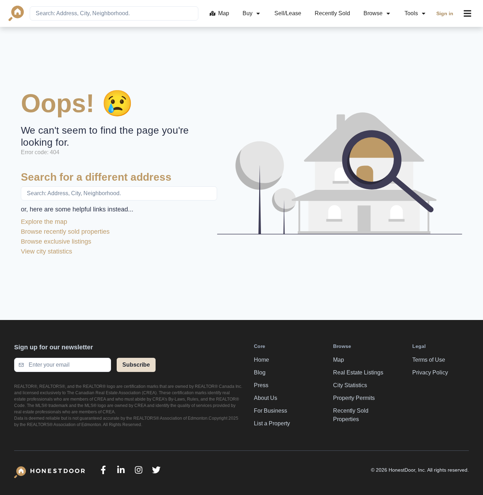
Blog (260, 372)
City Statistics (350, 385)
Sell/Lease (287, 13)
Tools (411, 13)
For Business (270, 411)
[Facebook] (103, 470)
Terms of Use (428, 360)
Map (223, 13)
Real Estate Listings (358, 372)
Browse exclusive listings (56, 241)
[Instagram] (139, 470)
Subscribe (136, 365)
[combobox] (114, 13)
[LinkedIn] (121, 470)
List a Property (272, 423)
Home (261, 360)
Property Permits (354, 398)
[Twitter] (156, 470)
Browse (373, 13)
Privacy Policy (430, 372)
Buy (247, 13)
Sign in (444, 13)
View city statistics (46, 251)
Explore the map (44, 221)
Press (261, 385)
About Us (265, 398)
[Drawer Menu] (467, 13)
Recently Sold (332, 13)
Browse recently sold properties (65, 231)
